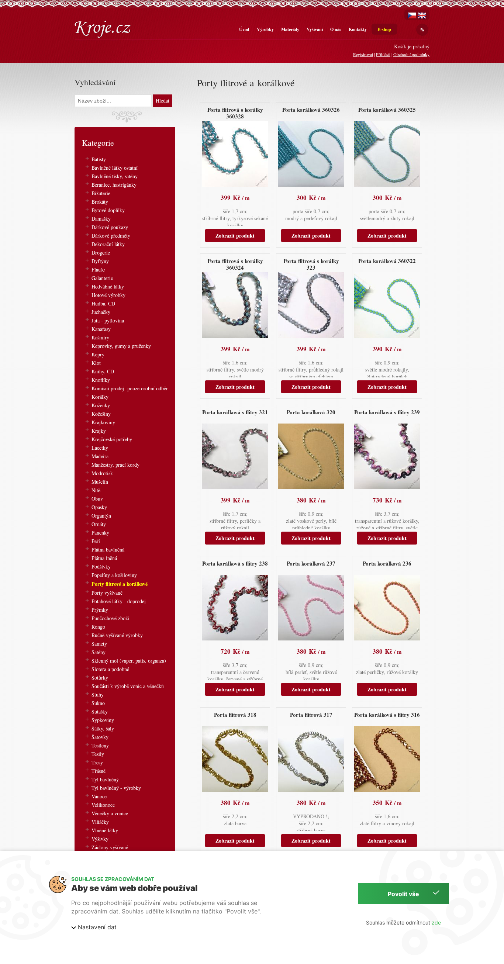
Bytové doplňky (108, 210)
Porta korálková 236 (387, 563)
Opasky (99, 507)
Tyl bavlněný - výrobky (116, 787)
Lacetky (100, 447)
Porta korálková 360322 (387, 261)
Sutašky (100, 711)
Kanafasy (101, 328)
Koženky (101, 405)
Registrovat (363, 54)
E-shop (384, 29)
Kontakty (358, 29)
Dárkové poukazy (110, 227)
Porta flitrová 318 (235, 715)
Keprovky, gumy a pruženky (121, 345)
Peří (96, 541)
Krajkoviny (103, 422)
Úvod (244, 29)
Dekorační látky (108, 244)
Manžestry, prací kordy (115, 464)
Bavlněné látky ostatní (115, 167)
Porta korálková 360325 (387, 110)
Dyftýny (100, 261)
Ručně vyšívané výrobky (117, 635)
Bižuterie (101, 193)
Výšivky (100, 838)
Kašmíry (100, 337)
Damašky (101, 218)
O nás (335, 29)
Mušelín (100, 481)
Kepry (98, 354)
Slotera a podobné (110, 669)
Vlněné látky (105, 830)
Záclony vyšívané (110, 847)
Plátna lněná (104, 558)
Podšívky (101, 566)
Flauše (98, 269)
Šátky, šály (103, 728)
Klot (96, 362)
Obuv (97, 498)
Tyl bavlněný (105, 779)
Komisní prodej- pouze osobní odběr (130, 388)
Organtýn (101, 515)
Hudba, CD (103, 303)
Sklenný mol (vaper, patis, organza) (129, 660)
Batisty (99, 159)
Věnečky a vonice (110, 813)
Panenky (100, 532)
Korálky (100, 396)
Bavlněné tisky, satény (115, 176)
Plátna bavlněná (108, 549)
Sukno (98, 702)
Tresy (97, 762)
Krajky (99, 430)
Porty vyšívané (107, 592)
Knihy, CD (103, 371)
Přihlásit (383, 54)
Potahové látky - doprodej (119, 601)
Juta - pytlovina (108, 320)
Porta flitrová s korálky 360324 (235, 264)
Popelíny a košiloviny (114, 574)
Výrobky (265, 29)
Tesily (98, 753)
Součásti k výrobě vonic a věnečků (128, 686)
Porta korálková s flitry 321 (235, 412)
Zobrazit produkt (235, 235)
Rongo (98, 626)
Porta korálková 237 (311, 563)
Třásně (99, 770)
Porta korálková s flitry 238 (235, 563)
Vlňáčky (100, 821)
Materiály (290, 29)
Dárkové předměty (111, 235)
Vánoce (99, 796)
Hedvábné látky (108, 286)
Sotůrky (100, 677)
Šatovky (100, 736)
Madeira (100, 456)
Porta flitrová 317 (311, 715)
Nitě (96, 490)
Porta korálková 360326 (311, 110)
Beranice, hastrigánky (114, 184)
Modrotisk (102, 473)
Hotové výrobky (108, 294)
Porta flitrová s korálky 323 (311, 264)
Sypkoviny (103, 719)
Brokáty (100, 201)
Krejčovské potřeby (112, 439)
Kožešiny (101, 413)
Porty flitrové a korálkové (120, 584)
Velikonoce (103, 804)
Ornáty (99, 524)
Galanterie (102, 277)
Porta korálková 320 (311, 412)
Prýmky (100, 609)
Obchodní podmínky (411, 54)
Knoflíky (101, 379)
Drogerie (101, 252)
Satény (99, 652)
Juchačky (101, 311)
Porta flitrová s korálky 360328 (235, 113)
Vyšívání (315, 29)
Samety (99, 643)
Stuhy (98, 694)
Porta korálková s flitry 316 (387, 715)
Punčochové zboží (110, 618)
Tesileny (100, 745)
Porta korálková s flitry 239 (387, 412)
